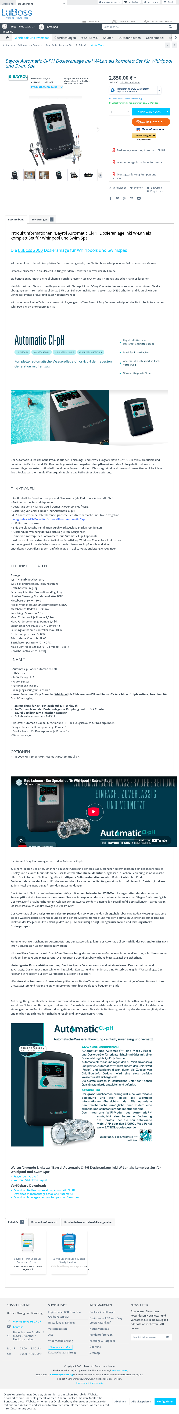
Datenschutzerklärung (62, 1352)
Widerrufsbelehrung (60, 1340)
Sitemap (95, 1353)
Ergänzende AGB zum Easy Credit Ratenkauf (64, 1314)
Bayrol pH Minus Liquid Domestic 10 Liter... (27, 1260)
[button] (144, 137)
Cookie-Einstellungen (102, 1312)
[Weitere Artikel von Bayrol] (18, 77)
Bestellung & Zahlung (61, 1322)
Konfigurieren (165, 1401)
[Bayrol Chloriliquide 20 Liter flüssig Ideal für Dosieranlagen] (69, 1243)
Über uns (95, 1346)
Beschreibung (16, 219)
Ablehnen (120, 1401)
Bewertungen (41, 219)
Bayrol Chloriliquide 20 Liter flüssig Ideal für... (69, 1260)
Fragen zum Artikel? (25, 1176)
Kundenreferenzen (101, 1334)
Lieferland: (8, 3)
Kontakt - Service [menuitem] (109, 2)
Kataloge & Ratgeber (102, 1340)
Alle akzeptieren (141, 1401)
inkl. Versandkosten (130, 82)
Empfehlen (156, 191)
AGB (51, 1334)
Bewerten (156, 187)
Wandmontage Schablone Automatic (139, 162)
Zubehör (15, 1222)
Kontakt (18, 1327)
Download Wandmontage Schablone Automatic (43, 1193)
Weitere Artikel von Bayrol (30, 1180)
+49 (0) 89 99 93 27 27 (27, 1321)
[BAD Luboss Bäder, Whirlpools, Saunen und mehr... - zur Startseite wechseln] (17, 13)
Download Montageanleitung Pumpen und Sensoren (46, 1197)
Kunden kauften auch (44, 1222)
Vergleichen (119, 187)
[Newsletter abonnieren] (168, 1337)
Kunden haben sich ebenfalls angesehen (88, 1222)
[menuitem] (139, 27)
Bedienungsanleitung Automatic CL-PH (140, 150)
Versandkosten (57, 1328)
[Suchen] (170, 27)
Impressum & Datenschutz (89, 1382)
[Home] (7, 37)
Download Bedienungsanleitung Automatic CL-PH (44, 1190)
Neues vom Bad (99, 1328)
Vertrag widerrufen (60, 1347)
